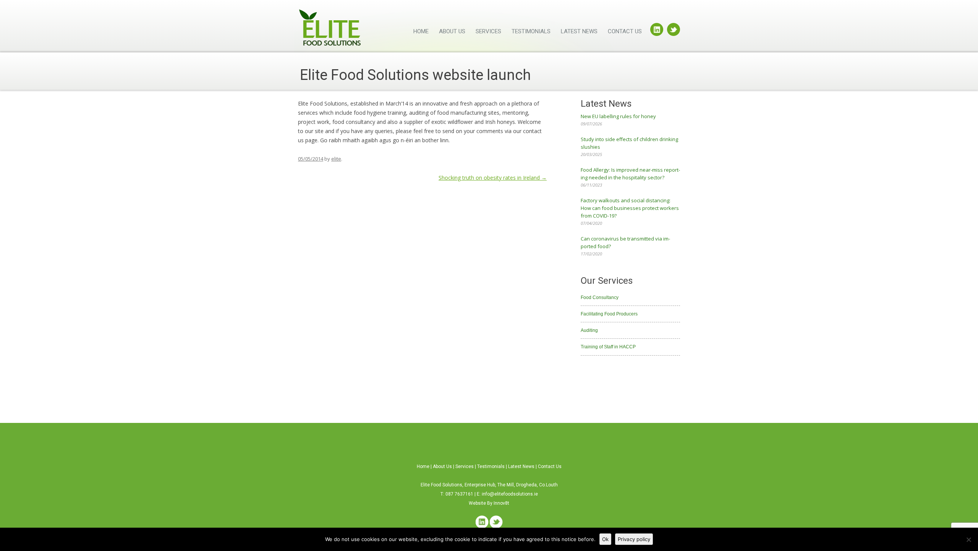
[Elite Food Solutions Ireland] (330, 30)
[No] (968, 539)
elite (336, 158)
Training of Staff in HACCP (608, 346)
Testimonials (531, 31)
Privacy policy (634, 539)
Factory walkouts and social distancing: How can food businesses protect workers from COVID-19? (630, 208)
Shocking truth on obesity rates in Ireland (493, 177)
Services (488, 31)
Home (421, 31)
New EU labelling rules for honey (618, 116)
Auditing (589, 330)
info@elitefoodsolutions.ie (510, 494)
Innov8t (501, 503)
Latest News (579, 31)
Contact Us (625, 31)
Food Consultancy (600, 297)
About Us (452, 31)
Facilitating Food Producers (609, 314)
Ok (605, 539)
